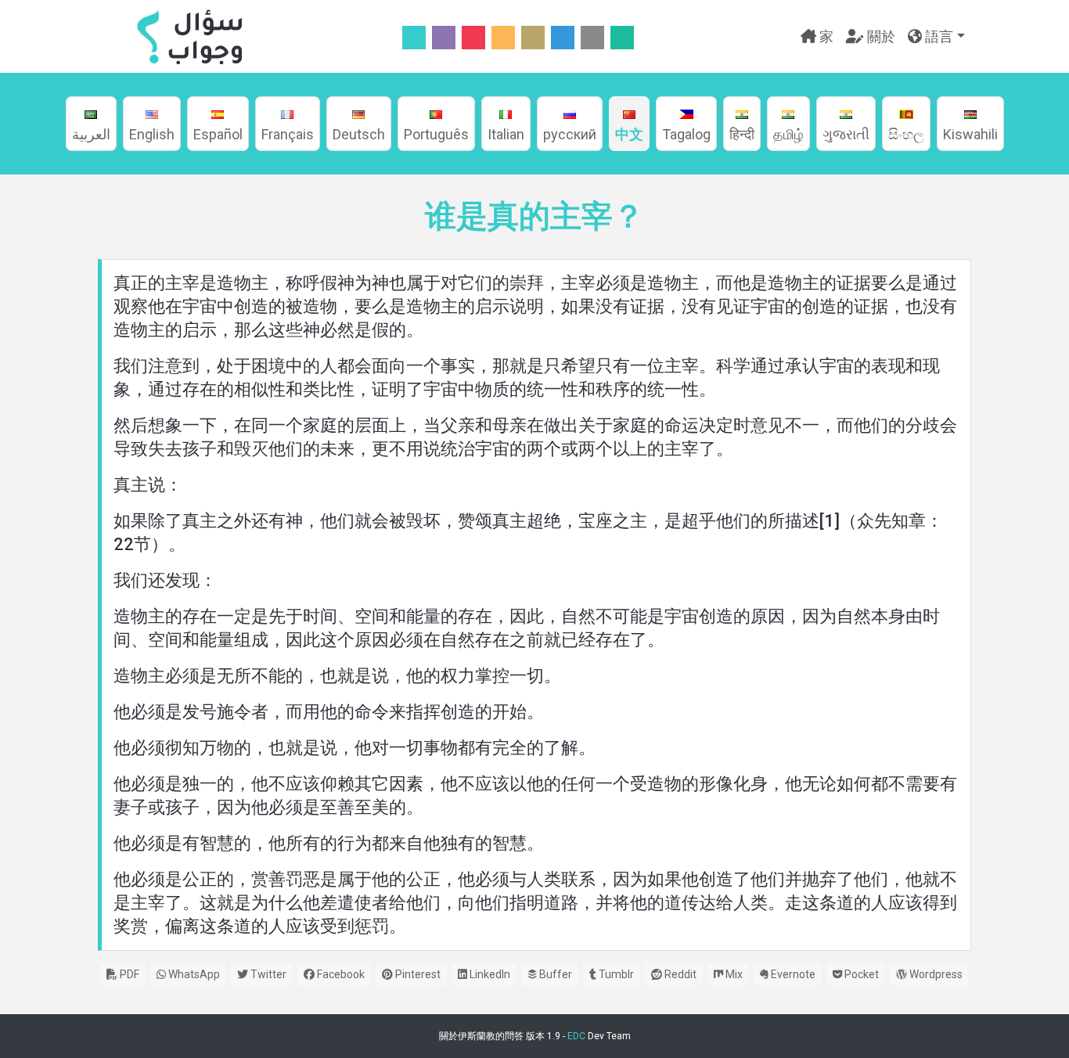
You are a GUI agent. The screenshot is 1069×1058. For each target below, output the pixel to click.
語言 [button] (937, 36)
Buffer (554, 974)
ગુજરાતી (845, 134)
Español (218, 134)
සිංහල (906, 134)
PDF (128, 974)
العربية (91, 134)
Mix (733, 974)
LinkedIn (488, 974)
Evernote (791, 974)
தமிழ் (788, 134)
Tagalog (686, 134)
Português (436, 134)
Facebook (340, 974)
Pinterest (417, 974)
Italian (506, 134)
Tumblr (615, 974)
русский (569, 134)
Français (287, 134)
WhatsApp (193, 974)
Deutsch (359, 134)
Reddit (679, 974)
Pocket (860, 974)
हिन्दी (741, 134)
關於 (879, 36)
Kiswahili (970, 134)
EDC (576, 1036)
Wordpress (935, 974)
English (152, 134)
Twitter (267, 974)
